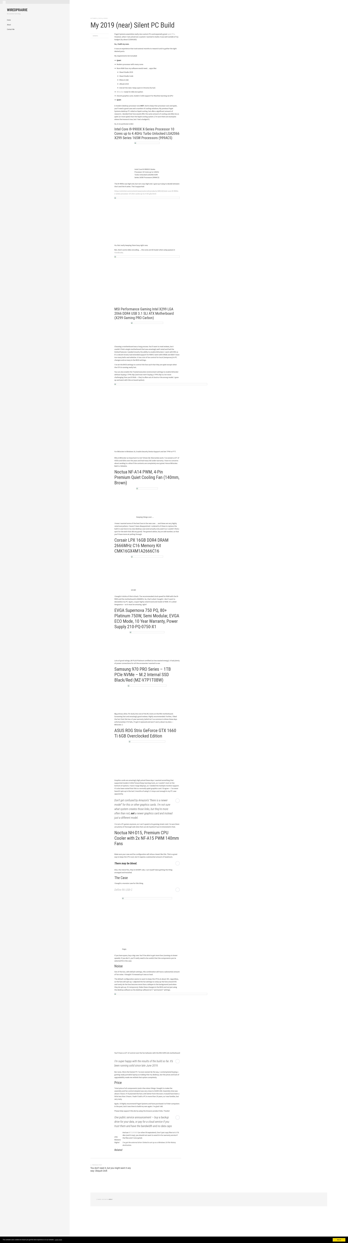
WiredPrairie (17, 10)
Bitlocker (120, 92)
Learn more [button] (58, 1239)
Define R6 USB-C (123, 889)
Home (9, 20)
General (95, 36)
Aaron (105, 18)
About (9, 25)
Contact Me (10, 29)
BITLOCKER (133, 1132)
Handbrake (118, 252)
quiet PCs (171, 34)
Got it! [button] (339, 1239)
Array (111, 1199)
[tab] (4, 2)
